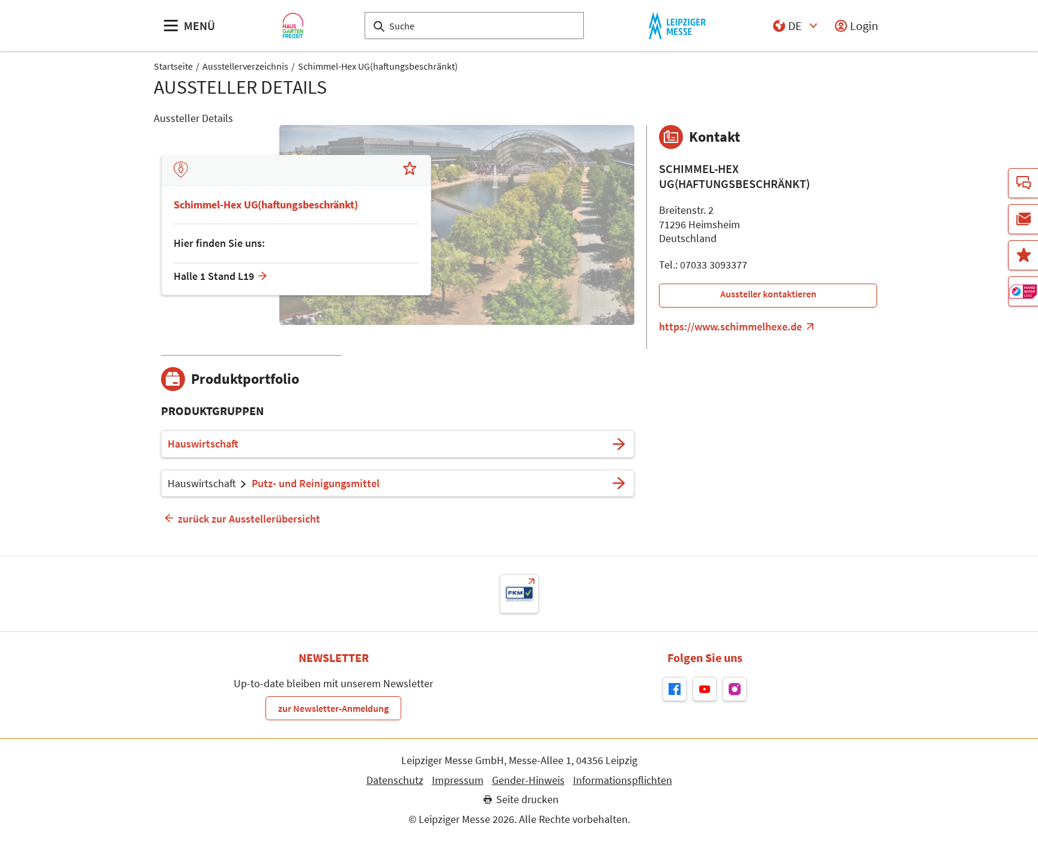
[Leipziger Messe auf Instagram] (735, 689)
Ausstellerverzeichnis (245, 66)
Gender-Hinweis (528, 780)
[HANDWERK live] (1023, 291)
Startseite (173, 66)
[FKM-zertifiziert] (519, 593)
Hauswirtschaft (203, 444)
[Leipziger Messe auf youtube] (705, 689)
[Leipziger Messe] (677, 25)
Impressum (458, 780)
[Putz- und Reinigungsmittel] (619, 483)
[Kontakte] (1023, 183)
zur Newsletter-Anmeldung (333, 708)
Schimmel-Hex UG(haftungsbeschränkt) (378, 66)
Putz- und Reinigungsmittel (316, 483)
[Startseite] (292, 25)
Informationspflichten (622, 780)
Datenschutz (394, 780)
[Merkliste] (1023, 255)
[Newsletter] (1023, 219)
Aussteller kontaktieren (768, 294)
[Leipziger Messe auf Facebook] (675, 689)
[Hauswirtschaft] (619, 444)
